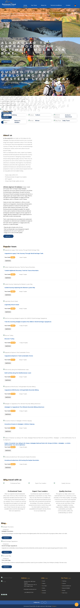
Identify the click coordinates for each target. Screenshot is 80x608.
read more (6, 20)
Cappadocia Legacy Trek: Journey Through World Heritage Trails (24, 253)
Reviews (44, 590)
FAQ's (43, 588)
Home (25, 5)
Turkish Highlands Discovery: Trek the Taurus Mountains (22, 270)
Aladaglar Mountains (7, 531)
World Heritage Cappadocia (9, 545)
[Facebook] (42, 602)
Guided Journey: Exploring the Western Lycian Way (20, 287)
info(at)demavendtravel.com (30, 589)
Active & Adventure (66, 585)
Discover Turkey (9, 338)
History (43, 583)
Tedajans (54, 606)
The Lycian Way (6, 560)
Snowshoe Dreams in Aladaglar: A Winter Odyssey (19, 424)
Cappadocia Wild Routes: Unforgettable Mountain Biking (22, 390)
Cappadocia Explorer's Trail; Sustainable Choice (19, 356)
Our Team (44, 585)
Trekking (14, 115)
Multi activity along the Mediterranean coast (18, 373)
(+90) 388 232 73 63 (28, 592)
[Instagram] (45, 602)
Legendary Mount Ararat (12, 304)
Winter (37, 120)
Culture (37, 115)
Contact (68, 5)
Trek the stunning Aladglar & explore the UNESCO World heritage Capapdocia (28, 321)
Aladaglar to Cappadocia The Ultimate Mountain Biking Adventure (24, 407)
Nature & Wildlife (66, 588)
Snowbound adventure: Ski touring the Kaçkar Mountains (22, 460)
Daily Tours (66, 120)
